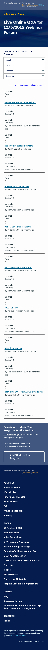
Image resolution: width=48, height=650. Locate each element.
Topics (7, 620)
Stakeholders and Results (17, 186)
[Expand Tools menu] (43, 64)
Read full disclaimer (18, 636)
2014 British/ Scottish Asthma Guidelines (24, 392)
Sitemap (8, 515)
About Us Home (12, 487)
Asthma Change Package (17, 546)
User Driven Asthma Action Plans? (20, 102)
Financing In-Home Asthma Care (21, 551)
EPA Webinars (11, 574)
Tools (8, 65)
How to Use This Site (14, 497)
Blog (6, 596)
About (8, 60)
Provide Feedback (13, 511)
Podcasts (8, 565)
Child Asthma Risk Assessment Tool (22, 560)
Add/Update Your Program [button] (20, 457)
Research (10, 76)
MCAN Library (11, 308)
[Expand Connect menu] (43, 69)
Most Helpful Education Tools (18, 267)
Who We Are (10, 492)
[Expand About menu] (43, 58)
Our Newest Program (13, 434)
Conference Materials (15, 579)
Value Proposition (13, 537)
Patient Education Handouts (18, 227)
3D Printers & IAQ (13, 528)
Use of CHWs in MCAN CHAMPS (19, 146)
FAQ (6, 506)
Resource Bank (11, 532)
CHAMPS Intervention (15, 556)
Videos (7, 570)
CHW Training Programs (16, 542)
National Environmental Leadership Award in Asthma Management (22, 606)
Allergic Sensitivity (13, 348)
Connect (9, 71)
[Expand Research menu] (43, 75)
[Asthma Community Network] (21, 4)
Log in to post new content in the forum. (26, 85)
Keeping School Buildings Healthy (21, 583)
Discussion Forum (15, 14)
